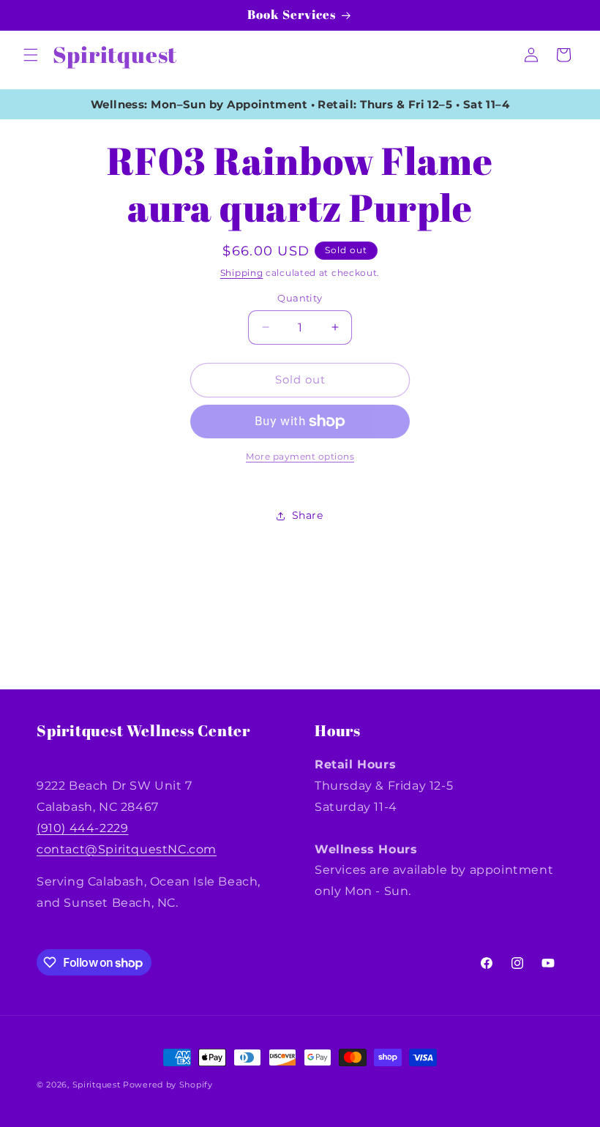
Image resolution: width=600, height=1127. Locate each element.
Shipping (241, 272)
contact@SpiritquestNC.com (127, 849)
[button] (31, 55)
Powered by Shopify (168, 1084)
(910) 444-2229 (82, 828)
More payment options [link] (300, 456)
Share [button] (307, 515)
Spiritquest (96, 1084)
